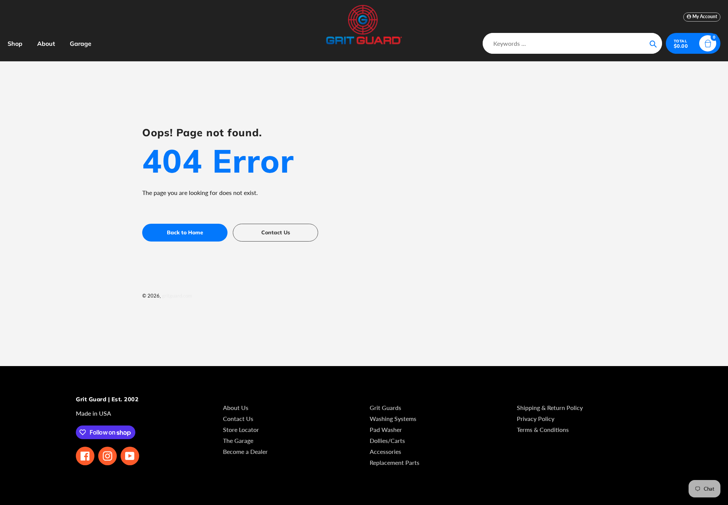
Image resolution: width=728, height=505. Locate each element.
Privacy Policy (535, 418)
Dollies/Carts (387, 440)
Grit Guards (385, 407)
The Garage (238, 440)
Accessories (385, 451)
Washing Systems (393, 418)
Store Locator (241, 429)
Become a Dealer (245, 451)
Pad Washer (386, 429)
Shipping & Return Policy (550, 407)
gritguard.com (177, 296)
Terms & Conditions (543, 429)
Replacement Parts (394, 462)
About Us (235, 407)
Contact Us (238, 418)
